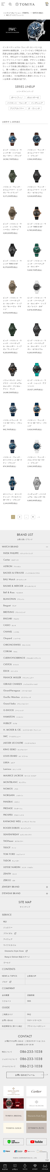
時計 (5, 922)
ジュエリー (8, 928)
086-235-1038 (31, 1052)
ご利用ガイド (7, 1014)
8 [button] (33, 517)
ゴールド (7, 963)
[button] (38, 517)
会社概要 (5, 995)
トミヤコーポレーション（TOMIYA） (16, 13)
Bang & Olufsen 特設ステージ (17, 957)
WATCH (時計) (38, 13)
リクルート (6, 1001)
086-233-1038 (31, 1059)
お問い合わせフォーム (25, 1075)
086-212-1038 (31, 1066)
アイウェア (8, 939)
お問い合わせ (7, 1020)
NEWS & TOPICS (9, 976)
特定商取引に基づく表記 (12, 1026)
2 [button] (19, 517)
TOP (47, 1160)
